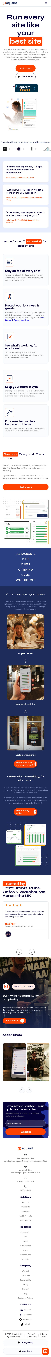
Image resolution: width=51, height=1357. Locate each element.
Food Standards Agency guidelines (24, 318)
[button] (46, 3)
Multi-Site (26, 1259)
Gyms (25, 1250)
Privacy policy (43, 1335)
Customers (25, 1275)
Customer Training (25, 1298)
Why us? (25, 1271)
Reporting (26, 1211)
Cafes (25, 1241)
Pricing (25, 1284)
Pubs (26, 1237)
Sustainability (25, 1280)
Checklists (25, 1207)
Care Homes (25, 1245)
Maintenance (25, 1220)
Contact (25, 1289)
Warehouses (25, 1255)
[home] (10, 3)
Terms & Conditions (31, 1335)
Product (25, 1202)
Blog (25, 1293)
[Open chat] (45, 1351)
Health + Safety (25, 1216)
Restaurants (25, 1232)
